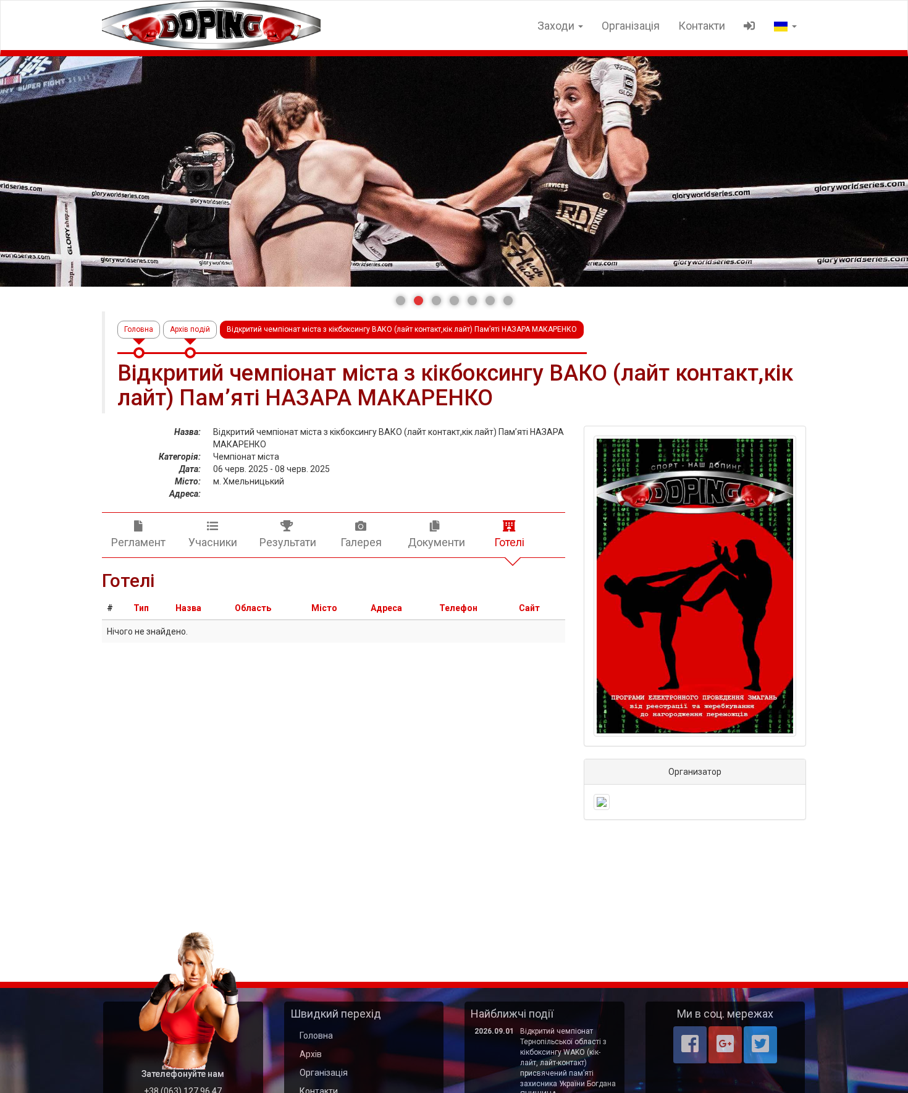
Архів (311, 1054)
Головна (138, 329)
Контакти (701, 25)
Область (253, 608)
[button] (401, 300)
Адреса (386, 608)
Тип (141, 608)
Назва (188, 608)
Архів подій (190, 329)
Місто (324, 608)
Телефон (458, 608)
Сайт (529, 608)
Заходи (557, 25)
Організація (631, 25)
